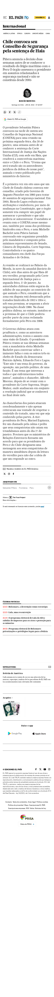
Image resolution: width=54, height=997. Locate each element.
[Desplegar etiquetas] (49, 487)
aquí (42, 506)
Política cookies (42, 802)
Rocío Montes (27, 101)
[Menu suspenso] (5, 17)
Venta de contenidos (20, 802)
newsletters (9, 667)
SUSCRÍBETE (40, 17)
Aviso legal (32, 802)
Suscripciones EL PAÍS (37, 805)
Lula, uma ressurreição (20, 612)
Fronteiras (23, 488)
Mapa (26, 805)
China (48, 33)
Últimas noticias (11, 602)
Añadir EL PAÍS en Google (16, 119)
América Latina (9, 33)
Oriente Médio (37, 33)
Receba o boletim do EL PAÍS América (22, 469)
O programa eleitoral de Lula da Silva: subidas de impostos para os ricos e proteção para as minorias (27, 620)
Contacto (8, 802)
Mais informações (9, 500)
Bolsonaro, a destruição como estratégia (28, 607)
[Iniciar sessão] (49, 17)
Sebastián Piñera (10, 488)
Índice (32, 808)
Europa (27, 33)
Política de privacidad (16, 805)
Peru (32, 488)
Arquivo (7, 698)
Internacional (14, 26)
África (19, 33)
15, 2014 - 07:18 (33, 105)
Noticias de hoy (40, 808)
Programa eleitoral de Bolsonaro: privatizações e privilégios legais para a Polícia (25, 630)
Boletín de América (13, 673)
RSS (27, 808)
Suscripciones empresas (16, 808)
